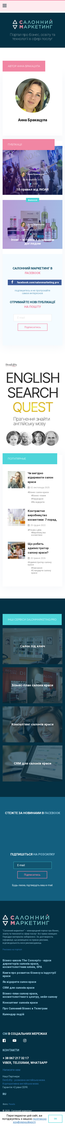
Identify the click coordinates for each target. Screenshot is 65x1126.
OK (55, 1119)
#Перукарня (37, 499)
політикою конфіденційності (30, 1120)
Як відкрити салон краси (19, 981)
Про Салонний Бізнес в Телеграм (25, 1008)
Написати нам (11, 1069)
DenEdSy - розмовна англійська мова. (24, 1080)
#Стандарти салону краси (41, 571)
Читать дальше (30, 208)
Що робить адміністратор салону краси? (38, 548)
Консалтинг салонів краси (20, 1002)
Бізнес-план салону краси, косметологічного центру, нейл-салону (30, 995)
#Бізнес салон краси (38, 492)
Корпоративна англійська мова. (21, 1083)
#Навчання (36, 568)
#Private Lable (34, 530)
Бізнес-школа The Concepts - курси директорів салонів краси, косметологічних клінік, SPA (27, 964)
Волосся (32, 200)
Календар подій (13, 1014)
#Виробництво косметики (38, 533)
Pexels (12, 1104)
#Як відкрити (38, 502)
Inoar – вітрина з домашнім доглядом (32, 242)
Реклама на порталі (12, 949)
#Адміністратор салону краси (39, 563)
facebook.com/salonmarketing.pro (37, 282)
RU (4, 1094)
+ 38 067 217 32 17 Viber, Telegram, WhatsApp (25, 1060)
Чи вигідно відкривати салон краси (40, 477)
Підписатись (32, 327)
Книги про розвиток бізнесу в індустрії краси (29, 974)
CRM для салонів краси (18, 987)
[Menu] (5, 6)
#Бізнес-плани (38, 495)
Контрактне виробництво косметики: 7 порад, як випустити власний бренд (42, 515)
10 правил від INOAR (32, 189)
